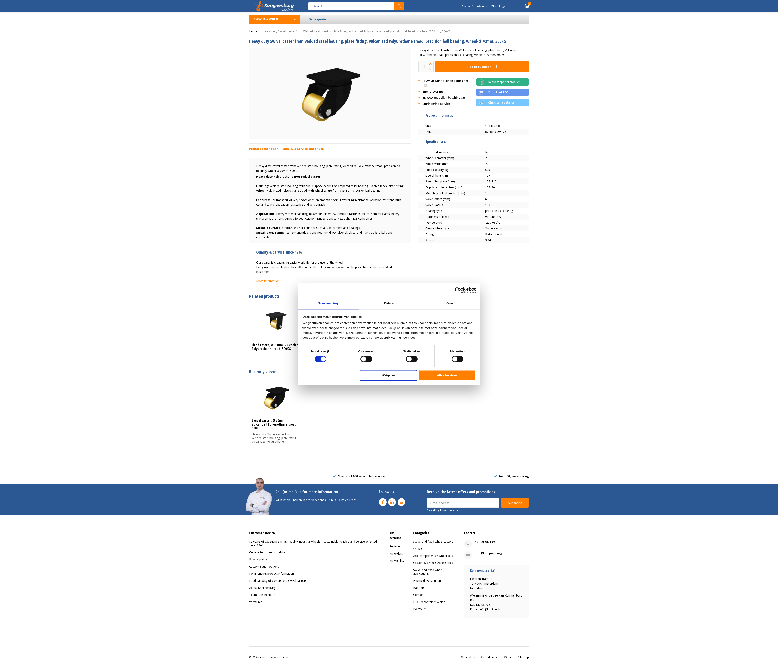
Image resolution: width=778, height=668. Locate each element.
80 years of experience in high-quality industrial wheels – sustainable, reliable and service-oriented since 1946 (313, 543)
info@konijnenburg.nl (490, 553)
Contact (418, 595)
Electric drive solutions (427, 581)
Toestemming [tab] (328, 303)
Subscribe (515, 503)
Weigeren (388, 375)
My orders (396, 553)
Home (253, 31)
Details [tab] (389, 303)
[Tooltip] (425, 85)
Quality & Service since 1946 (303, 149)
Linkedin (392, 502)
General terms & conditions (479, 657)
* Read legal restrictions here (443, 510)
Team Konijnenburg (262, 595)
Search (399, 6)
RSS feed (507, 657)
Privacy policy (258, 559)
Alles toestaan (447, 375)
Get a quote (317, 19)
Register (394, 546)
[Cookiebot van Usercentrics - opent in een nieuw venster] (458, 290)
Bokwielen (420, 609)
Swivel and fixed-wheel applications (428, 571)
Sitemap (523, 657)
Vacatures (255, 602)
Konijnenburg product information (271, 573)
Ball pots (419, 588)
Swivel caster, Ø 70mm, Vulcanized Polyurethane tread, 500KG (274, 424)
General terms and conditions (268, 552)
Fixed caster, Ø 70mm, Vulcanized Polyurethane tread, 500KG (276, 347)
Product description (263, 149)
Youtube (401, 502)
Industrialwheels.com (275, 657)
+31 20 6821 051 (486, 541)
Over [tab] (449, 303)
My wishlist (396, 560)
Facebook (383, 502)
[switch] (366, 359)
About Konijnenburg (262, 588)
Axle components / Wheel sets (433, 556)
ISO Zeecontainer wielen (429, 602)
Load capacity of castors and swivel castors (278, 581)
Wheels (418, 549)
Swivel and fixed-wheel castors (433, 541)
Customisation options (264, 566)
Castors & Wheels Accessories (433, 563)
